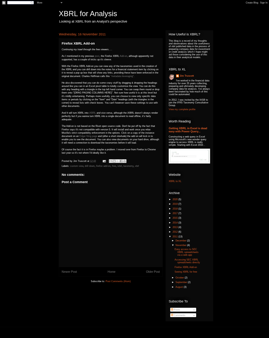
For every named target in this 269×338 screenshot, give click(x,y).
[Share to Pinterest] (124, 161)
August (179, 287)
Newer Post (69, 271)
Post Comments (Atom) (118, 281)
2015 (175, 217)
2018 (175, 208)
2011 (175, 236)
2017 (175, 213)
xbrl (137, 166)
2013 (175, 227)
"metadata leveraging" (122, 76)
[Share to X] (117, 161)
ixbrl (119, 166)
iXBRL (92, 112)
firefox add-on (103, 166)
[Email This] (111, 161)
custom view (76, 166)
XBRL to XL (175, 181)
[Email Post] (104, 161)
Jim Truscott (187, 75)
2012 (175, 231)
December (181, 240)
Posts (176, 309)
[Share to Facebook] (121, 161)
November (181, 245)
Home (111, 271)
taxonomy (128, 166)
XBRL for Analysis (88, 14)
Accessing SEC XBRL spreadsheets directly (187, 261)
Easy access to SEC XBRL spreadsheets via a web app (187, 252)
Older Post (153, 271)
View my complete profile (182, 109)
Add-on (123, 56)
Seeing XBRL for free (186, 271)
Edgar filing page (88, 136)
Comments (179, 315)
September (181, 282)
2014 (175, 222)
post (97, 56)
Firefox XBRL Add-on (186, 267)
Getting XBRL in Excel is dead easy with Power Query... (188, 130)
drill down (90, 166)
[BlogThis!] (114, 161)
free (114, 166)
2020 (175, 199)
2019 (175, 204)
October (180, 277)
